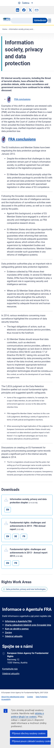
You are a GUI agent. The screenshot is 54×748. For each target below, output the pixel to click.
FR (24, 536)
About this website (8, 697)
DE (15, 536)
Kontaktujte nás (10, 669)
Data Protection (41, 697)
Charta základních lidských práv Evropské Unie (28, 625)
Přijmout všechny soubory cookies (28, 733)
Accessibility (6, 699)
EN (7, 509)
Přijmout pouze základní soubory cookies (31, 741)
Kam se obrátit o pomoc (17, 628)
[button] (17, 10)
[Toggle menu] (49, 20)
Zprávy (8, 632)
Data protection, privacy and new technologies (26, 589)
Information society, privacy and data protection (27, 29)
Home (4, 29)
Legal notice (19, 697)
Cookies (30, 697)
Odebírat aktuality (14, 636)
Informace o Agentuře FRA (18, 621)
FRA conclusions (22, 99)
